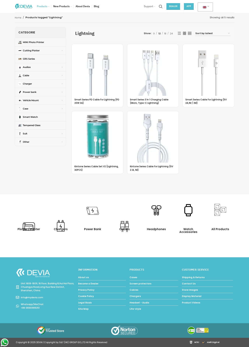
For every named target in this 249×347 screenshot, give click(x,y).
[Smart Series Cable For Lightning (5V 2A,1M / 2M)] (208, 70)
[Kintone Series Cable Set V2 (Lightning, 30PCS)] (97, 137)
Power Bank (92, 229)
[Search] (160, 6)
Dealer (173, 6)
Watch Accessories (188, 230)
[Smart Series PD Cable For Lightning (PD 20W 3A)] (97, 70)
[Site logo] (24, 6)
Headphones (156, 229)
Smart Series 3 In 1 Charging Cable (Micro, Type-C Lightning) (149, 101)
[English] (204, 7)
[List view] (179, 33)
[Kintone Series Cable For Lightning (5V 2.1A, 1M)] (153, 137)
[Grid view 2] (184, 33)
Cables (124, 229)
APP (189, 6)
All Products (220, 229)
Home (18, 17)
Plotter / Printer (29, 229)
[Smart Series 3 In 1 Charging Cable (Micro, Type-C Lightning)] (153, 70)
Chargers (61, 229)
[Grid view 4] (189, 33)
